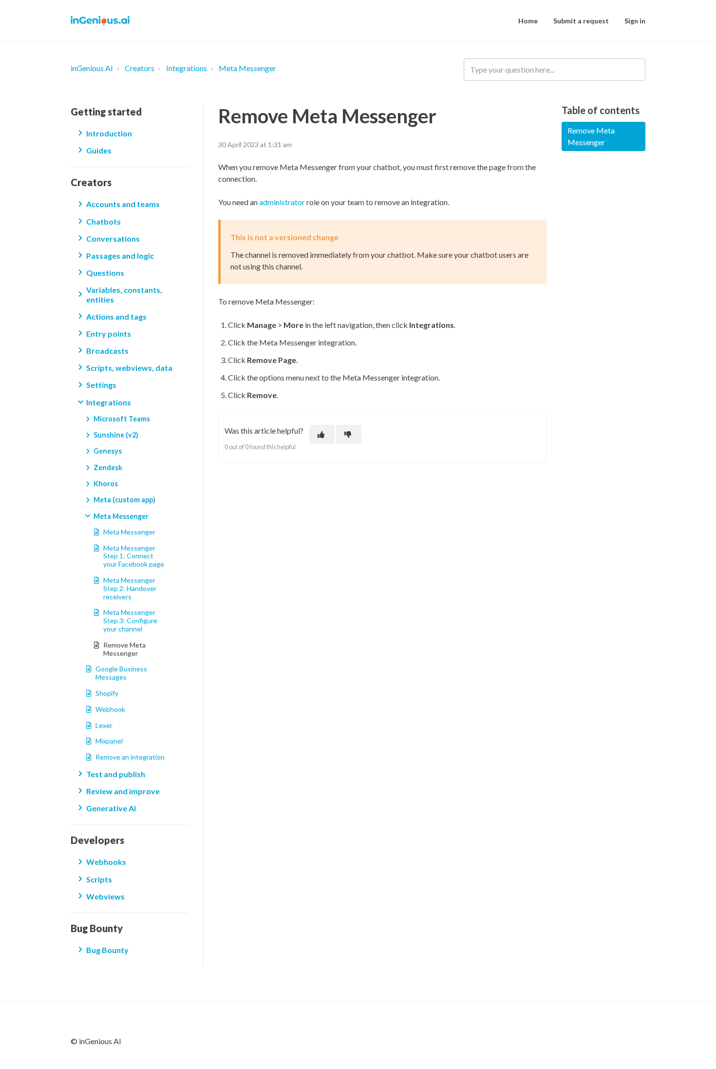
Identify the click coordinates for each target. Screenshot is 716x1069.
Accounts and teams (123, 204)
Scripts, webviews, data (129, 367)
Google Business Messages (121, 673)
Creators (139, 68)
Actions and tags (116, 316)
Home (528, 21)
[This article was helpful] (322, 434)
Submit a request (581, 21)
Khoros (106, 483)
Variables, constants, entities (124, 294)
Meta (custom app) (124, 500)
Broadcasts (107, 350)
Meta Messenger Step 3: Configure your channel (130, 620)
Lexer (104, 725)
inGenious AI (92, 68)
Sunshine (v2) (116, 435)
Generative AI (111, 808)
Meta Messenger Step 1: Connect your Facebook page (133, 556)
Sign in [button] (634, 21)
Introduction (109, 133)
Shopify (106, 693)
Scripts (99, 879)
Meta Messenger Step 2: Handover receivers (129, 588)
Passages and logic (120, 255)
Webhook (110, 709)
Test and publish (115, 774)
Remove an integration (130, 757)
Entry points (108, 333)
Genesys (108, 451)
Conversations (113, 238)
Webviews (105, 896)
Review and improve (123, 791)
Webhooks (106, 861)
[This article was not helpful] (348, 434)
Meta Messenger (247, 68)
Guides (99, 150)
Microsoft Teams (122, 419)
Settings (101, 384)
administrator (282, 202)
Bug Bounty (107, 949)
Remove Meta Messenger (124, 649)
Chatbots (103, 221)
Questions (105, 272)
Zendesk (108, 467)
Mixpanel (109, 741)
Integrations (186, 68)
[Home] (100, 21)
